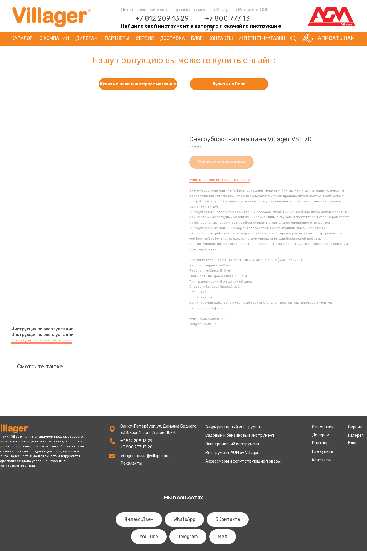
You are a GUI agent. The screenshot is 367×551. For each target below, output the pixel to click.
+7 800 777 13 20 (136, 447)
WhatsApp (184, 519)
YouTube (149, 536)
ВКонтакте (227, 519)
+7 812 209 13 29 (162, 18)
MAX (222, 536)
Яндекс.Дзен (138, 519)
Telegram (188, 536)
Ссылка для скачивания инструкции (41, 340)
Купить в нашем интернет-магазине (219, 180)
